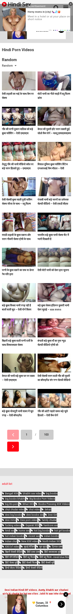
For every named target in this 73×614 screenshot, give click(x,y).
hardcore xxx (51, 525)
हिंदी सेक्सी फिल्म (29, 562)
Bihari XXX (28, 504)
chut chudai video (15, 509)
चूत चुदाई (43, 546)
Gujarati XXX (32, 525)
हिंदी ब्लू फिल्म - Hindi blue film (54, 557)
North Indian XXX (51, 541)
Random (7, 65)
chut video (34, 509)
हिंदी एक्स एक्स (33, 551)
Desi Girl (52, 514)
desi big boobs (13, 514)
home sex (24, 530)
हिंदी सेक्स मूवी (11, 562)
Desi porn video (28, 520)
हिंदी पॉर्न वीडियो (12, 557)
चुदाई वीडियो (29, 546)
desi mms (10, 520)
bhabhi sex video (32, 493)
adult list (7, 483)
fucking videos (13, 525)
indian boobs (51, 536)
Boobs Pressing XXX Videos (54, 504)
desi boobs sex (35, 514)
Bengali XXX (11, 493)
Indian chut (11, 541)
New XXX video (29, 541)
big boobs (52, 493)
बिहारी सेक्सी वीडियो (14, 551)
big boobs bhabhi (15, 498)
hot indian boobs (14, 536)
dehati (48, 509)
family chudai (49, 520)
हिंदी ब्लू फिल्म (29, 557)
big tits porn (11, 504)
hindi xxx (9, 530)
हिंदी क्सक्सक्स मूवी (52, 551)
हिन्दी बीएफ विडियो (13, 567)
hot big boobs (42, 530)
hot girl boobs (62, 530)
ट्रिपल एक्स (57, 546)
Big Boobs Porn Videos (42, 498)
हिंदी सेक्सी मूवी (48, 562)
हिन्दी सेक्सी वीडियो (34, 567)
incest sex (34, 536)
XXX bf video (12, 546)
